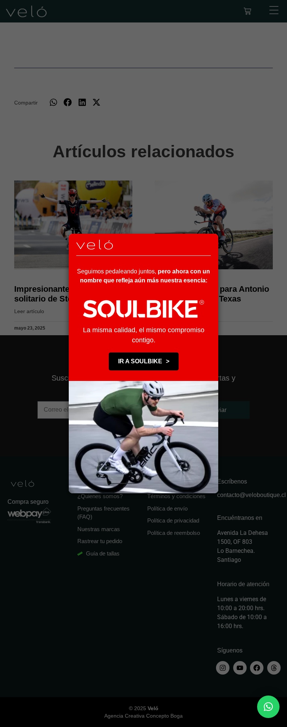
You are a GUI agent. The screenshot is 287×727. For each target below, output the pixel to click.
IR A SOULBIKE (143, 361)
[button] (268, 707)
